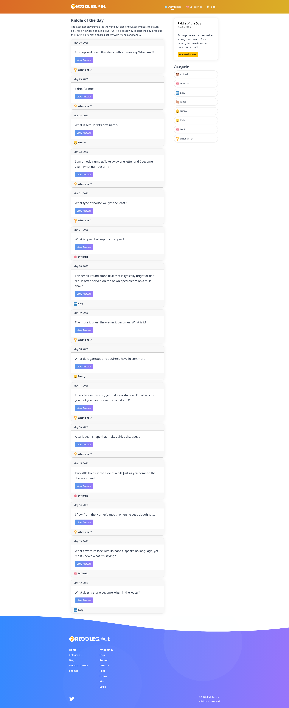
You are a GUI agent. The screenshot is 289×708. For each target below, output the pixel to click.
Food (182, 101)
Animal (183, 74)
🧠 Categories (194, 6)
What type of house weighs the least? (101, 203)
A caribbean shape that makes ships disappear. (107, 437)
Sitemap (74, 670)
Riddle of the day (78, 665)
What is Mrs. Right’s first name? (96, 125)
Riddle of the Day (189, 23)
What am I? (84, 69)
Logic (182, 129)
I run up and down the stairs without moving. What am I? (114, 52)
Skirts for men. (85, 89)
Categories (75, 655)
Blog (71, 660)
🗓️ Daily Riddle (172, 6)
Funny (81, 142)
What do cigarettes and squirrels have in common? (110, 359)
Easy (80, 303)
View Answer (84, 60)
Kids (182, 120)
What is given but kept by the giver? (99, 239)
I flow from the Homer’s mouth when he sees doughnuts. (115, 514)
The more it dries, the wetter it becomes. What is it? (110, 322)
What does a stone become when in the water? (107, 592)
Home (72, 649)
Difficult (82, 256)
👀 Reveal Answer (188, 54)
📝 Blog (211, 6)
